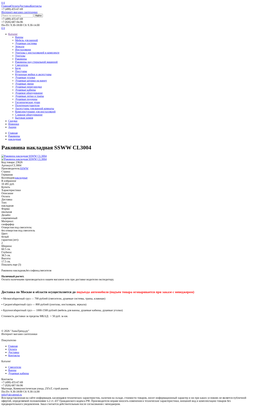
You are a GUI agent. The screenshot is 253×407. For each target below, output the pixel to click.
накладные (21, 177)
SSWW (24, 168)
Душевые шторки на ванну (31, 80)
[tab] (126, 190)
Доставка (24, 5)
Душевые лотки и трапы (29, 96)
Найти (38, 15)
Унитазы (20, 55)
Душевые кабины (25, 89)
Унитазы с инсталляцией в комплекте (37, 52)
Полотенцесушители (27, 105)
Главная (6, 5)
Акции (12, 127)
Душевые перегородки (28, 86)
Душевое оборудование (29, 92)
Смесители (21, 65)
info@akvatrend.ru (11, 394)
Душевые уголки (25, 77)
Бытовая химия (24, 117)
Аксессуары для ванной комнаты (34, 108)
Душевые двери (24, 83)
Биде (18, 68)
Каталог (13, 34)
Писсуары (21, 71)
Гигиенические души (27, 102)
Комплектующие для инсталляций (35, 111)
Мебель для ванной (26, 40)
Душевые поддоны (26, 99)
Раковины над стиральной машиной (36, 61)
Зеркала (19, 46)
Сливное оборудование (29, 114)
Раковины (21, 58)
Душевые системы (26, 43)
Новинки (13, 124)
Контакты (36, 5)
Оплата (15, 5)
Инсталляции (23, 49)
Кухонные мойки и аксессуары (33, 74)
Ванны (19, 37)
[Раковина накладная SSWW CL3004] (24, 159)
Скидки (12, 120)
